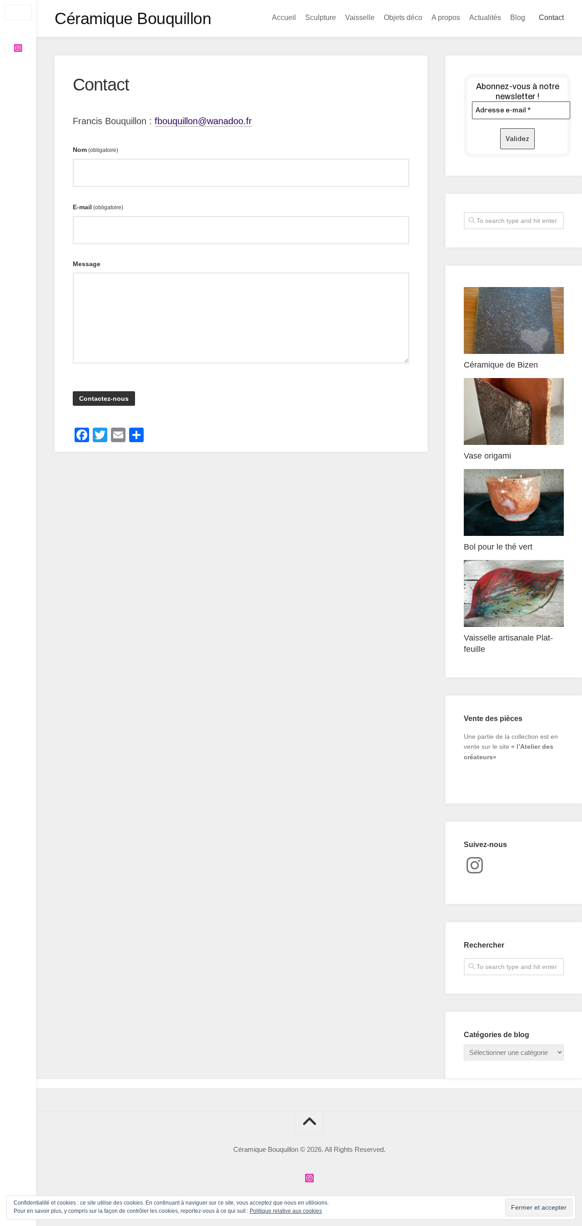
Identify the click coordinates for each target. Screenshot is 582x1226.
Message (86, 263)
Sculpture (320, 17)
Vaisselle (360, 17)
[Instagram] (18, 48)
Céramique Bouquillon (133, 18)
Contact (551, 17)
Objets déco (403, 17)
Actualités (485, 17)
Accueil (284, 17)
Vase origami (487, 455)
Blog (517, 17)
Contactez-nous (104, 398)
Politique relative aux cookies (286, 1211)
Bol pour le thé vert (498, 546)
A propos (445, 17)
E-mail (98, 207)
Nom (95, 149)
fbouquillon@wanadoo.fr (203, 121)
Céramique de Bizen (501, 364)
